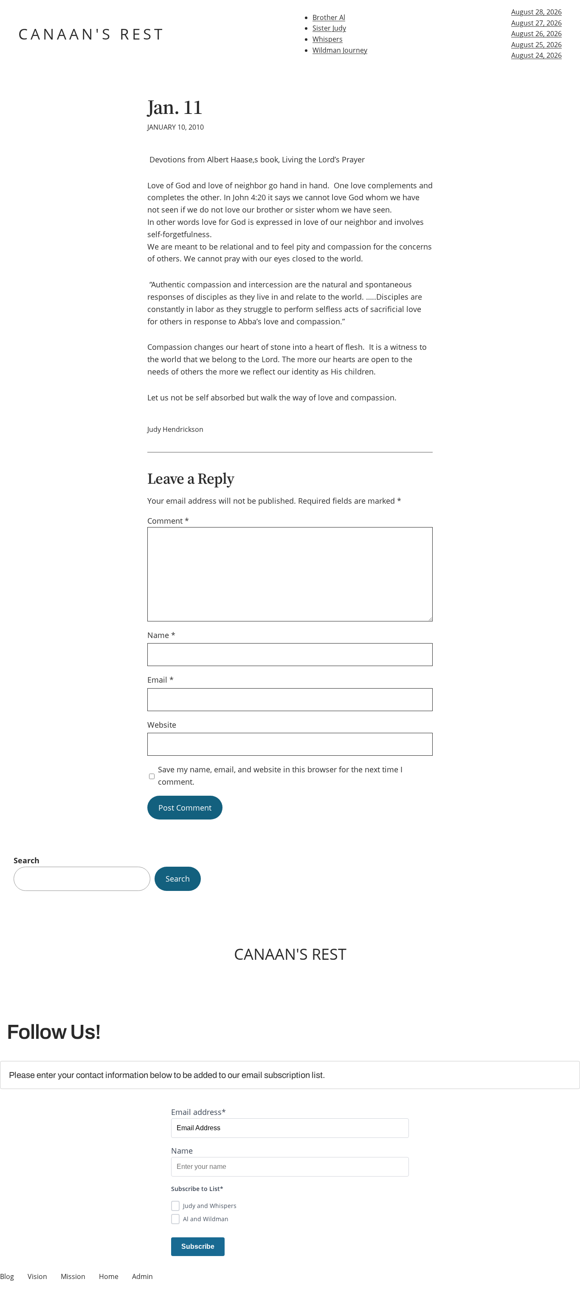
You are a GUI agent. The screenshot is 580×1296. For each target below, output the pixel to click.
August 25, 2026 (536, 44)
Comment (168, 521)
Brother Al (329, 17)
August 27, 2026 (536, 23)
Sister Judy (329, 28)
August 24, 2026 (536, 55)
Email (160, 680)
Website (161, 725)
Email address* (198, 1112)
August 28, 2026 (536, 12)
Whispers (328, 39)
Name (161, 635)
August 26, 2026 (536, 33)
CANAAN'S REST (91, 34)
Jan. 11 (175, 107)
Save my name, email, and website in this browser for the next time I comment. (280, 775)
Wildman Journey (340, 50)
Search (26, 860)
